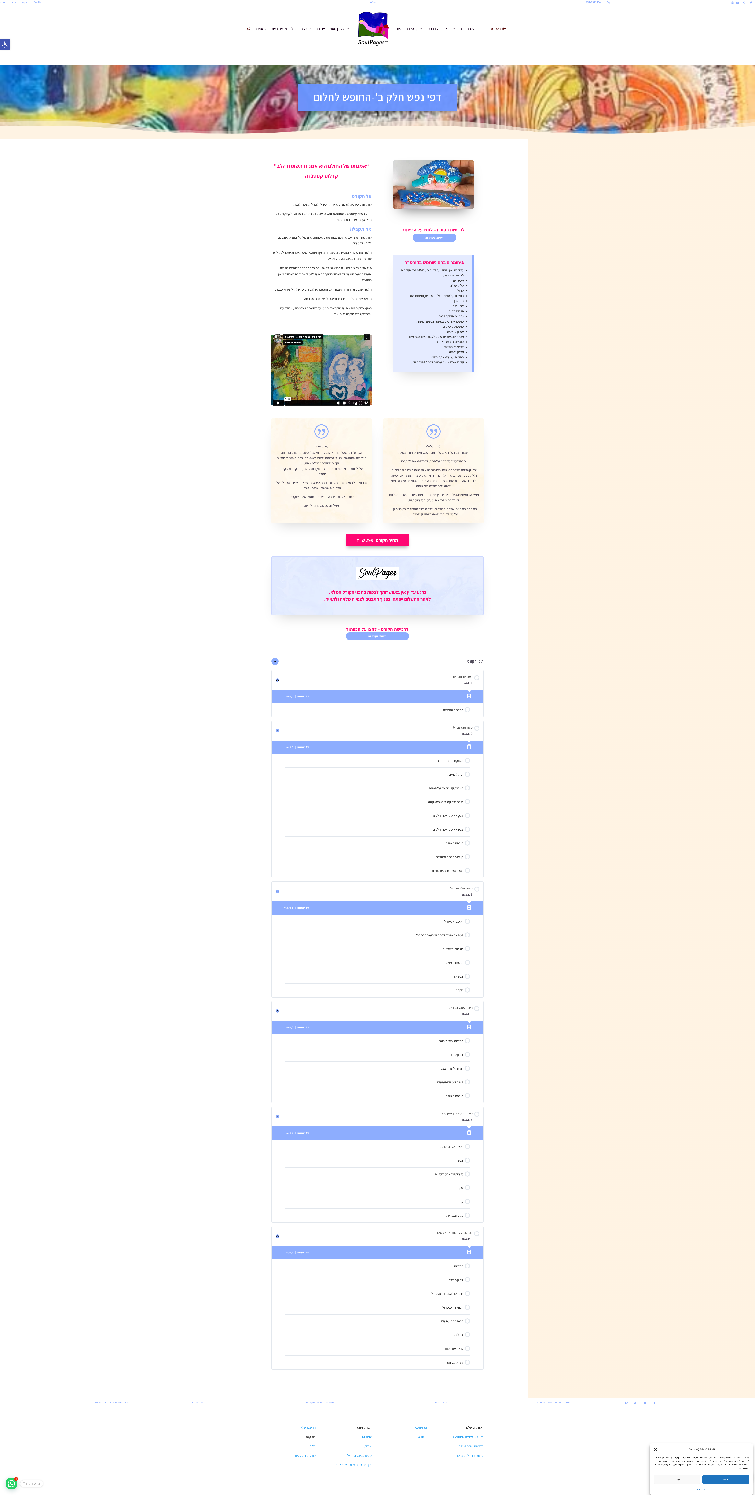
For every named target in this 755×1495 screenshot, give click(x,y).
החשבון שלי (308, 1427)
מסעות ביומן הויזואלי (359, 1455)
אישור (726, 1479)
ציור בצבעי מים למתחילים (468, 1437)
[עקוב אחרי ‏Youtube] (737, 3)
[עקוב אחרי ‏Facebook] (750, 3)
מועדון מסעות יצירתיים (330, 28)
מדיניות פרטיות (701, 1489)
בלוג (304, 28)
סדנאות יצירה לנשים (471, 1446)
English (38, 2)
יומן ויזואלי (421, 1427)
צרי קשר (25, 2)
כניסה (3, 2)
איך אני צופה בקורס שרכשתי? (353, 1465)
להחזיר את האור (282, 28)
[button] (5, 44)
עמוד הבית (467, 28)
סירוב (677, 1479)
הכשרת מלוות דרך (439, 28)
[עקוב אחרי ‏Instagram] (732, 3)
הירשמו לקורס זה (434, 237)
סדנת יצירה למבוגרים (470, 1455)
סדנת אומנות (420, 1437)
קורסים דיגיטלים (407, 28)
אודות (13, 2)
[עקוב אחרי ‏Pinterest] (744, 3)
